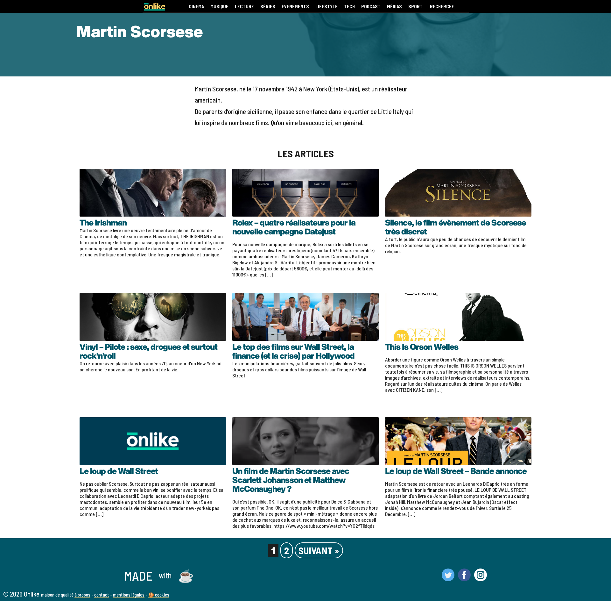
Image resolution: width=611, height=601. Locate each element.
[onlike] (154, 8)
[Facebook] (464, 578)
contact (101, 594)
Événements (295, 6)
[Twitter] (448, 578)
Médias (394, 6)
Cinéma (196, 6)
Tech (349, 6)
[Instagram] (480, 578)
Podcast (371, 6)
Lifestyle (326, 6)
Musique (219, 6)
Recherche (442, 6)
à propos (82, 594)
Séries (267, 6)
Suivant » (318, 550)
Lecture (244, 6)
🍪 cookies (158, 594)
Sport (415, 6)
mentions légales (128, 594)
